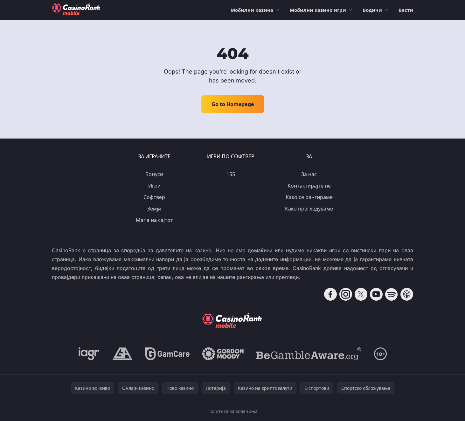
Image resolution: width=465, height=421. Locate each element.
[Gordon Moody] (223, 353)
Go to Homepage (233, 104)
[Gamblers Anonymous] (122, 353)
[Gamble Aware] (308, 353)
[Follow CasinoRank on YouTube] (376, 294)
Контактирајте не (309, 185)
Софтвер (154, 197)
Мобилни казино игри (318, 10)
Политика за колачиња (232, 411)
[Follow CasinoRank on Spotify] (391, 294)
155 (230, 174)
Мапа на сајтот (154, 220)
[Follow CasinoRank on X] (361, 294)
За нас (309, 174)
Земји (154, 208)
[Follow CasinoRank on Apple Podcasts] (406, 294)
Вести (406, 10)
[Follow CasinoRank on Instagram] (345, 294)
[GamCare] (167, 353)
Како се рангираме (309, 197)
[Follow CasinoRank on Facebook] (330, 294)
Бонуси (154, 174)
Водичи (372, 10)
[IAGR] (89, 353)
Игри (154, 185)
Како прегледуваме (309, 208)
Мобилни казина (252, 10)
